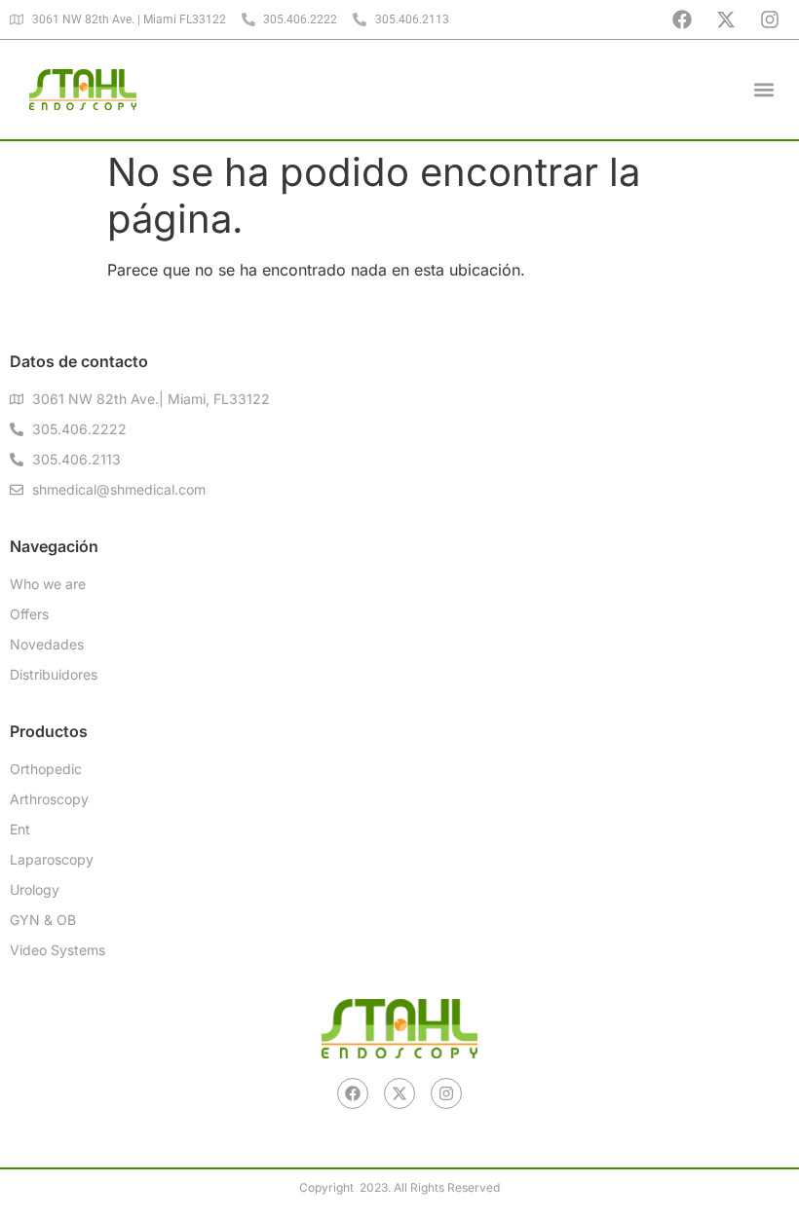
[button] (763, 89)
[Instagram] (769, 19)
